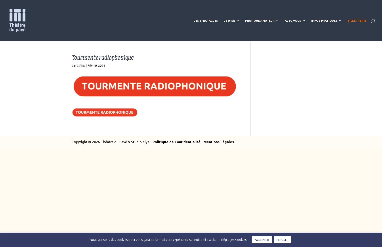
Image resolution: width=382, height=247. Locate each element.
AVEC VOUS (293, 20)
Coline (81, 65)
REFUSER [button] (282, 239)
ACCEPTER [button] (262, 239)
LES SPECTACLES (206, 20)
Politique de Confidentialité (177, 142)
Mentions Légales (219, 142)
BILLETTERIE (357, 20)
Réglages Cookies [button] (234, 239)
